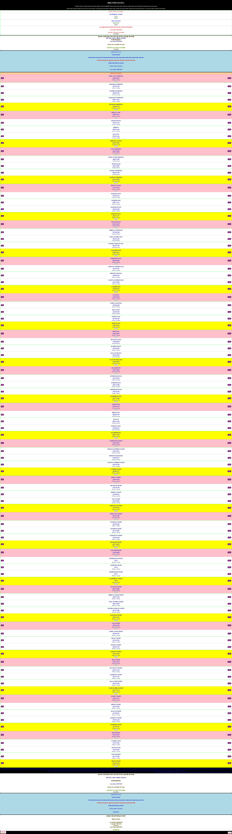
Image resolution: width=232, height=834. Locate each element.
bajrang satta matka (133, 770)
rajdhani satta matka (50, 770)
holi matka (146, 768)
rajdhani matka (156, 768)
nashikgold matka (6, 769)
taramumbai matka (88, 768)
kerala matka (2, 768)
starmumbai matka (168, 768)
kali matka (18, 768)
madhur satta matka (108, 769)
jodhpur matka (79, 772)
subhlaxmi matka (33, 768)
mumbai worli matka (193, 772)
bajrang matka (219, 768)
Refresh (116, 18)
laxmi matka (85, 772)
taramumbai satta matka (147, 769)
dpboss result (220, 772)
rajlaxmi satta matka (57, 770)
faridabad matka (109, 768)
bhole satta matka (120, 770)
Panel (229, 78)
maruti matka (47, 768)
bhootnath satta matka (191, 769)
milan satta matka (215, 769)
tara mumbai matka (104, 772)
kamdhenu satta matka (105, 770)
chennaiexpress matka (116, 768)
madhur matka (58, 768)
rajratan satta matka (227, 769)
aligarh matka (174, 768)
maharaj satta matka (100, 769)
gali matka (28, 768)
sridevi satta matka (46, 769)
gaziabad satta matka (165, 769)
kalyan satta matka (126, 770)
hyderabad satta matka (81, 770)
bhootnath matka (123, 768)
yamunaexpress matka (130, 768)
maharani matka (64, 768)
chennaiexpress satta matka (182, 769)
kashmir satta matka (140, 770)
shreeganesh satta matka (138, 769)
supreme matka (186, 768)
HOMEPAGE (116, 830)
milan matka (142, 768)
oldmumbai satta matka (173, 770)
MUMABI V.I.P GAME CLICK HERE (116, 33)
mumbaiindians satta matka (156, 769)
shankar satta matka (39, 769)
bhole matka (209, 768)
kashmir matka (225, 768)
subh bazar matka (202, 772)
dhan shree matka (155, 772)
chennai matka (132, 772)
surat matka (126, 772)
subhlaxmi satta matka (73, 769)
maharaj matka (53, 768)
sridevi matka (13, 768)
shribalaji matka (22, 768)
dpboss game (214, 772)
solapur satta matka (130, 769)
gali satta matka (66, 769)
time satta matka (80, 769)
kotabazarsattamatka (181, 770)
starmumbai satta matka (66, 770)
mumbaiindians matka (96, 768)
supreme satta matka (89, 770)
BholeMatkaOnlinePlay (3, 832)
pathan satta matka (87, 769)
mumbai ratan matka (113, 772)
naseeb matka (120, 772)
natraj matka (179, 772)
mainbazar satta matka (165, 770)
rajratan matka (150, 768)
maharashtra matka (172, 772)
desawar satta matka (123, 769)
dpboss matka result (147, 772)
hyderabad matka (180, 768)
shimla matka (91, 772)
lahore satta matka (208, 769)
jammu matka (204, 768)
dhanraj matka (186, 772)
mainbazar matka (13, 769)
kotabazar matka (26, 769)
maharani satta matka (116, 769)
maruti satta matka (94, 769)
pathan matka (42, 768)
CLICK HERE (116, 33)
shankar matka (7, 768)
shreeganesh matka (82, 768)
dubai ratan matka (164, 772)
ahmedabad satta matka (97, 770)
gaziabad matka (103, 768)
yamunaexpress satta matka (200, 769)
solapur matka (75, 768)
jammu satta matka (113, 770)
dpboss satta (208, 772)
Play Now (116, 81)
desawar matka (70, 768)
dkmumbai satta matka (148, 770)
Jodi (2, 78)
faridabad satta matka (173, 769)
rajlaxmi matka (162, 768)
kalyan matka (214, 768)
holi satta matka (221, 769)
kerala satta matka (32, 769)
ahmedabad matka (192, 768)
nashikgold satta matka (157, 770)
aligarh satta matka (73, 770)
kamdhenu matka (199, 768)
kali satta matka (52, 769)
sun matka (73, 772)
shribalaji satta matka (59, 769)
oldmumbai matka (19, 769)
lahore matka (137, 768)
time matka (38, 768)
